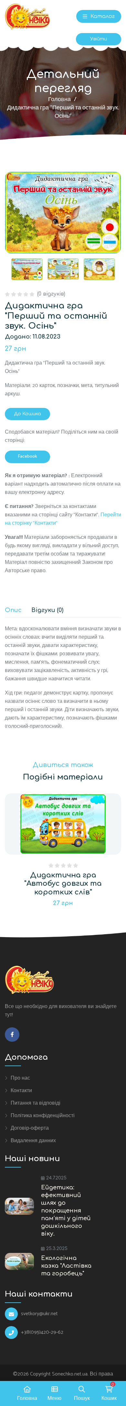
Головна (59, 99)
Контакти (21, 1090)
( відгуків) (51, 294)
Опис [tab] (13, 610)
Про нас (20, 1078)
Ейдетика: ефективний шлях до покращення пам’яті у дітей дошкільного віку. (66, 1210)
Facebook (27, 456)
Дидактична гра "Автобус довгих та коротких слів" (63, 883)
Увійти (98, 39)
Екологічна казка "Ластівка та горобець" (66, 1266)
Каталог (102, 16)
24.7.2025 (56, 1178)
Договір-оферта (30, 1128)
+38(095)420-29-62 (42, 1332)
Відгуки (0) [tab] (47, 610)
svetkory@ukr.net (39, 1314)
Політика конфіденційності (43, 1115)
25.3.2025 (57, 1248)
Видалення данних (33, 1140)
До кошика (27, 413)
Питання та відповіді (35, 1103)
